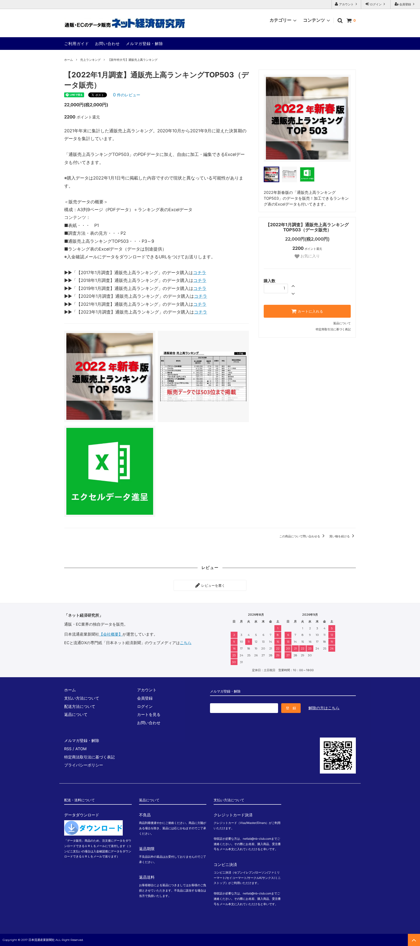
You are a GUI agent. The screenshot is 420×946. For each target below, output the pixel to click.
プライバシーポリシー (83, 765)
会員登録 (405, 4)
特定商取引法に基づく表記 (333, 329)
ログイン (375, 4)
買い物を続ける (339, 536)
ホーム (68, 60)
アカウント (346, 4)
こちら (186, 642)
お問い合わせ (107, 43)
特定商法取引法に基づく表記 (89, 757)
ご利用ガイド (76, 43)
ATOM (81, 748)
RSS (67, 748)
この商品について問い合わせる (300, 536)
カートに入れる (310, 311)
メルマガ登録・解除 (144, 43)
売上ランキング (90, 60)
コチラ (199, 272)
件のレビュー (126, 94)
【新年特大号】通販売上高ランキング (133, 60)
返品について (342, 323)
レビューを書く (212, 585)
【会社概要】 (110, 634)
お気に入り (309, 256)
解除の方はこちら (324, 707)
